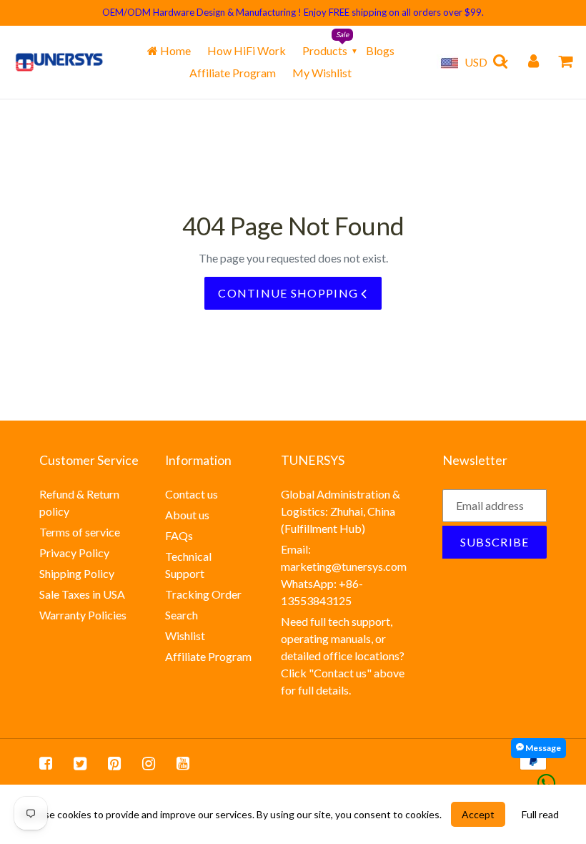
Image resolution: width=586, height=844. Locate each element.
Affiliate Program (232, 72)
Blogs (380, 50)
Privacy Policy (74, 552)
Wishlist (185, 635)
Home (174, 50)
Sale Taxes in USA (82, 594)
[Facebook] (45, 763)
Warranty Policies (82, 615)
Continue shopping (289, 293)
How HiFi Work (246, 50)
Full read (540, 814)
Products (324, 50)
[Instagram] (148, 763)
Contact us (191, 494)
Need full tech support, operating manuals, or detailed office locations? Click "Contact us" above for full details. (342, 655)
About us (187, 514)
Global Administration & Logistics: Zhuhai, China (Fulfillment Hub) (340, 511)
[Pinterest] (114, 763)
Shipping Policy (76, 573)
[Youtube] (183, 763)
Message (542, 747)
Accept (478, 814)
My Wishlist (322, 72)
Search (181, 615)
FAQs (179, 535)
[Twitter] (80, 763)
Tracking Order (203, 594)
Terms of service (79, 532)
